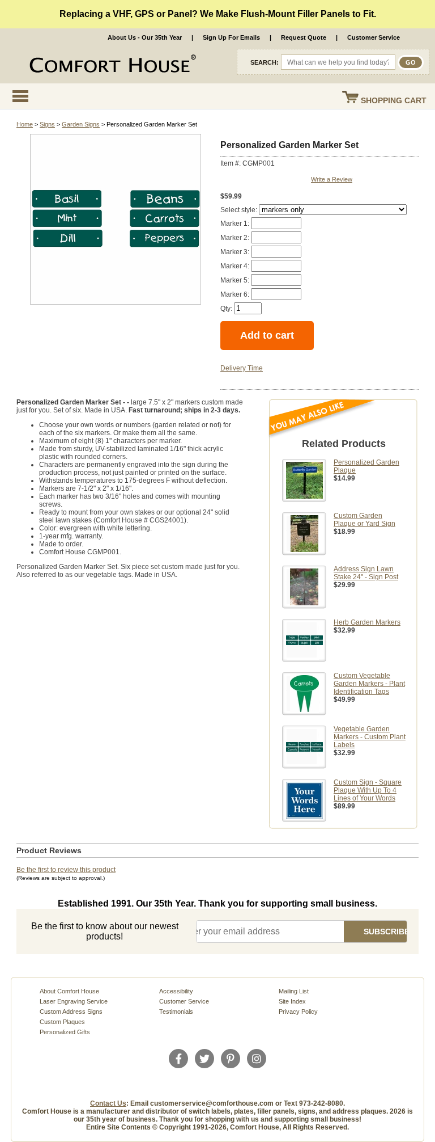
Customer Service (373, 37)
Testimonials (176, 1011)
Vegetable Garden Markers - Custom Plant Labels (370, 737)
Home (24, 124)
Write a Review (331, 179)
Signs (47, 124)
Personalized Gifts (65, 1032)
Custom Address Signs (71, 1011)
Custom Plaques (62, 1021)
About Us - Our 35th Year (145, 37)
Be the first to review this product (66, 870)
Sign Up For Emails (231, 37)
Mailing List (294, 991)
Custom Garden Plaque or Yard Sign (364, 520)
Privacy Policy (298, 1011)
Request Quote (303, 37)
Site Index (292, 1001)
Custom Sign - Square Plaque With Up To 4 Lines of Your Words (368, 790)
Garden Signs (81, 124)
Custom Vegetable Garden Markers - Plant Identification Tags (369, 684)
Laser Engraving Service (74, 1001)
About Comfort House (69, 991)
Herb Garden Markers (367, 622)
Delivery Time (241, 368)
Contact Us (108, 1103)
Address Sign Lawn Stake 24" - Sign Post (366, 573)
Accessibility (176, 991)
